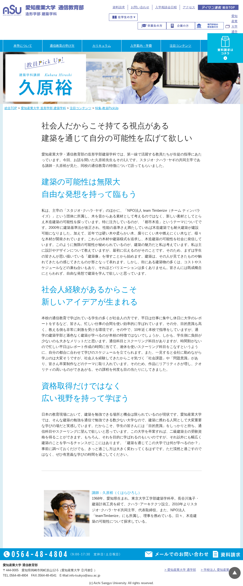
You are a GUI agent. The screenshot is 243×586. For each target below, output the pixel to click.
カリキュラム (101, 45)
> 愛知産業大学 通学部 (180, 570)
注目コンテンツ (180, 45)
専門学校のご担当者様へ (209, 25)
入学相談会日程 (166, 7)
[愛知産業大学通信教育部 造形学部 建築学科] (43, 12)
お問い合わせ (140, 7)
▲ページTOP (235, 573)
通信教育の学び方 (62, 45)
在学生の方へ (123, 17)
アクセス (189, 7)
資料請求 (118, 7)
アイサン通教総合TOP (218, 7)
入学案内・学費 (141, 45)
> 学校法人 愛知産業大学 (218, 570)
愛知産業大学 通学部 (234, 26)
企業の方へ (180, 25)
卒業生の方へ (152, 25)
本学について (23, 45)
